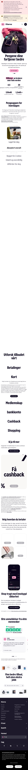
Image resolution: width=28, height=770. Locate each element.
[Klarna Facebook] (4, 745)
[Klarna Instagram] (24, 745)
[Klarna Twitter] (17, 745)
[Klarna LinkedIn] (11, 745)
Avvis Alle (10, 766)
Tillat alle (18, 766)
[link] (7, 540)
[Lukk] (25, 752)
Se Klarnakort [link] (14, 396)
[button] (26, 7)
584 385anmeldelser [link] (17, 632)
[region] (14, 760)
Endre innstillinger (14, 762)
